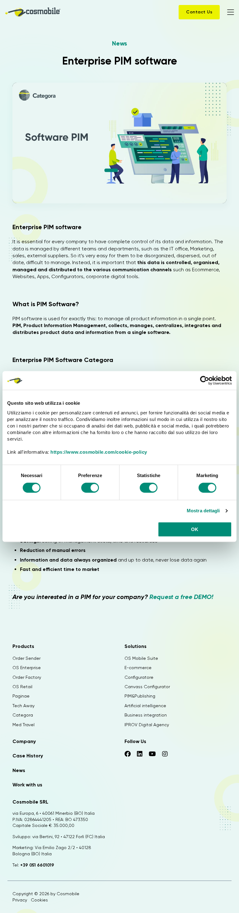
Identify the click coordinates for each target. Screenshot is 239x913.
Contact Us (199, 12)
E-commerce (138, 667)
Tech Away (23, 705)
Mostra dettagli (203, 510)
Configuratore (138, 677)
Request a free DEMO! (181, 597)
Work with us (27, 785)
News (119, 43)
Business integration (145, 715)
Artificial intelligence (145, 705)
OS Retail (22, 686)
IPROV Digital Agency (146, 724)
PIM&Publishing (139, 695)
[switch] (90, 489)
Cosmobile (68, 893)
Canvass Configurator (147, 686)
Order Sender (26, 658)
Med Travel (23, 724)
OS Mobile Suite (141, 658)
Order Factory (26, 677)
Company (24, 741)
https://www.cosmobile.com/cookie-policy (98, 452)
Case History (27, 756)
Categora (22, 715)
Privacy (19, 899)
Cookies (39, 899)
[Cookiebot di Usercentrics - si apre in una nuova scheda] (204, 380)
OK (195, 529)
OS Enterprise (26, 667)
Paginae (21, 695)
